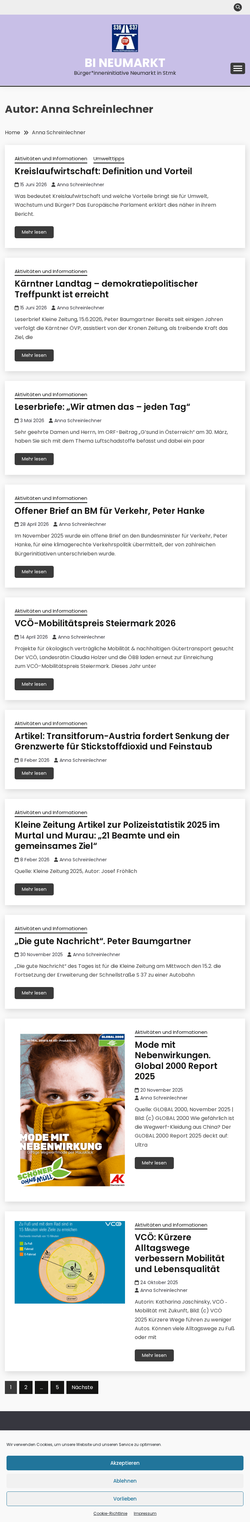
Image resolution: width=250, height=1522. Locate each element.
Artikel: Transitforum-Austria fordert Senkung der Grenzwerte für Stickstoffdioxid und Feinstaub (122, 741)
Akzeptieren (125, 1463)
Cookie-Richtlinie (110, 1513)
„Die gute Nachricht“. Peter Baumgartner (103, 941)
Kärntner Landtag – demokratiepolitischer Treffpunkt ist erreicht (106, 289)
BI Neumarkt (125, 62)
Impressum (145, 1513)
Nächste (82, 1387)
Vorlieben (125, 1498)
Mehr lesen (34, 232)
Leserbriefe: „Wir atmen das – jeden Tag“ (102, 407)
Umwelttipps (108, 158)
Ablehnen (125, 1480)
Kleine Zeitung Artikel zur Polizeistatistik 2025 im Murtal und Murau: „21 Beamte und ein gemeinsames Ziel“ (117, 835)
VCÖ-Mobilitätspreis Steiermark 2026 (95, 623)
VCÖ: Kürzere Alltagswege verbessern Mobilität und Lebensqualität (180, 1253)
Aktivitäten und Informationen (51, 158)
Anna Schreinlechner (80, 184)
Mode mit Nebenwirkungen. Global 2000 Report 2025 (176, 1061)
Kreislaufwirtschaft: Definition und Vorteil (103, 171)
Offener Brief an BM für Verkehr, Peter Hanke (110, 511)
